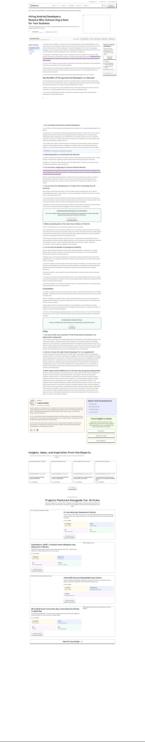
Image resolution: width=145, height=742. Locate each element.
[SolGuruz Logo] (34, 5)
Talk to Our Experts (72, 219)
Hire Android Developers (109, 57)
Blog (33, 10)
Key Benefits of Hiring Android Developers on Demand (34, 48)
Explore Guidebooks (100, 440)
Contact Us (111, 5)
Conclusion (31, 51)
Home (30, 10)
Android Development (40, 10)
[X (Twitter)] (34, 430)
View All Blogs (72, 487)
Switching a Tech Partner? (101, 435)
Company (85, 5)
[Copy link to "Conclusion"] (54, 289)
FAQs (30, 53)
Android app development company (62, 311)
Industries (64, 5)
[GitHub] (37, 430)
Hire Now (72, 326)
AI (58, 5)
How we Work (101, 431)
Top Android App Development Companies (61, 150)
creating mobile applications (90, 128)
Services (54, 5)
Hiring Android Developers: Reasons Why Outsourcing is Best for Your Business (63, 10)
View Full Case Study (69, 536)
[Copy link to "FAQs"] (49, 331)
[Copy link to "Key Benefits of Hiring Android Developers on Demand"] (96, 78)
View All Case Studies (71, 641)
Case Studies (71, 5)
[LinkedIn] (31, 430)
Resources (78, 5)
